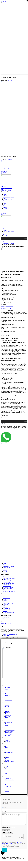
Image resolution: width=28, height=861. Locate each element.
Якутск (10, 80)
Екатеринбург (8, 700)
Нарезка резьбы (7, 584)
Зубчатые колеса (7, 602)
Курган (7, 717)
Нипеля (5, 611)
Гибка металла (6, 579)
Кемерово (7, 712)
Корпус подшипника (8, 612)
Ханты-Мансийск (9, 780)
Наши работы (6, 567)
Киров (6, 713)
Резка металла (6, 577)
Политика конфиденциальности (11, 634)
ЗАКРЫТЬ (4, 849)
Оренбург (7, 741)
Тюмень (7, 768)
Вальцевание (6, 589)
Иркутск (7, 706)
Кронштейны (6, 608)
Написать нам (4, 171)
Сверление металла (8, 587)
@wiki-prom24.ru (7, 306)
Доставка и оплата (7, 199)
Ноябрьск (7, 735)
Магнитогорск (8, 722)
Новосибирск (8, 734)
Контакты (5, 200)
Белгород (7, 687)
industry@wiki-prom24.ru (6, 188)
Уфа (6, 773)
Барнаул (7, 689)
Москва (7, 725)
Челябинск (8, 786)
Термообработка (7, 586)
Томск (6, 767)
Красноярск (8, 716)
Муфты (5, 600)
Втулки (5, 596)
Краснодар (8, 715)
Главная (5, 194)
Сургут (7, 760)
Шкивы (5, 605)
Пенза (6, 746)
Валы (4, 599)
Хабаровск (8, 778)
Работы (5, 198)
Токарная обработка (8, 582)
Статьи (5, 570)
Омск (6, 740)
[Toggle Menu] (25, 238)
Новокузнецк (8, 732)
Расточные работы (7, 588)
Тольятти (7, 766)
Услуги (5, 195)
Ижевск (7, 705)
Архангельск (8, 682)
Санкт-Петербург (9, 761)
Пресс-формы (6, 609)
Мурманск (7, 723)
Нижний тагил (9, 731)
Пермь (6, 747)
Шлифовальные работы (9, 578)
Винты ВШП (6, 598)
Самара (7, 757)
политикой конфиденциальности (12, 843)
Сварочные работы (8, 580)
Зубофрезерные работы (9, 591)
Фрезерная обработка (8, 583)
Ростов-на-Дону (9, 752)
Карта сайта (6, 635)
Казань (7, 711)
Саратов (7, 758)
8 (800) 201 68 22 (5, 618)
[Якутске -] (3, 1)
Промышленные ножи (8, 603)
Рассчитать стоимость (6, 308)
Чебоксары (8, 784)
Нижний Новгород (10, 730)
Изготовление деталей (8, 197)
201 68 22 (5, 186)
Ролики (5, 607)
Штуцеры (5, 604)
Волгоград (7, 693)
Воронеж (7, 695)
